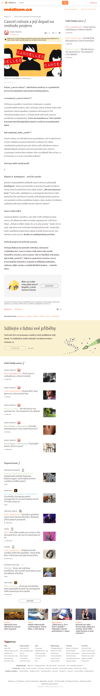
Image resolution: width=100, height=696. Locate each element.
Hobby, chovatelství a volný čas (18, 473)
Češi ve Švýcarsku (71, 656)
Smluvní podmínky (31, 681)
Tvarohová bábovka (56, 656)
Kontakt (50, 681)
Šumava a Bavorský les (72, 653)
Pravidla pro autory (72, 681)
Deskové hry (62, 671)
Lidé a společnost (73, 38)
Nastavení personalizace (49, 684)
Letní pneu (55, 671)
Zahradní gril (78, 668)
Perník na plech (55, 661)
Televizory (70, 671)
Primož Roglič (24, 658)
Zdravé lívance (55, 653)
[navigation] (2, 2)
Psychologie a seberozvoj (15, 426)
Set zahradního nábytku (66, 668)
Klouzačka (55, 668)
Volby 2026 (7, 648)
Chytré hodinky (78, 671)
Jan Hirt (22, 653)
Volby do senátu (8, 658)
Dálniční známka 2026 (88, 651)
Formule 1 (38, 658)
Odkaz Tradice (16, 32)
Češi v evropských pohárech (75, 665)
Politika (42, 316)
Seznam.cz (93, 3)
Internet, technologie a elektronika (20, 494)
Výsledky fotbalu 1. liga (41, 651)
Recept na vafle (55, 658)
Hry (6, 532)
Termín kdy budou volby (11, 656)
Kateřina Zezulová (11, 565)
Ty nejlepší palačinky (56, 648)
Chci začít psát (90, 9)
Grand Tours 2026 (25, 661)
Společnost (21, 316)
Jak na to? (30, 348)
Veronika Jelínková (12, 470)
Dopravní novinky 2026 (88, 653)
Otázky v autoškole (87, 658)
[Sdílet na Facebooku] (58, 309)
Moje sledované (70, 9)
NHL (36, 661)
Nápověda (43, 681)
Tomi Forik (8, 582)
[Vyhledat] (65, 3)
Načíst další (30, 601)
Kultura (35, 316)
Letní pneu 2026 (86, 648)
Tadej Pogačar (24, 656)
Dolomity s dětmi (71, 661)
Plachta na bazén (31, 668)
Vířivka (85, 668)
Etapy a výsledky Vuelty (26, 651)
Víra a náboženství (73, 27)
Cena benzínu (62, 665)
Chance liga (38, 648)
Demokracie (55, 316)
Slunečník (48, 668)
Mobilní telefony (23, 671)
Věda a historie (11, 586)
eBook (48, 33)
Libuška (7, 547)
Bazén (23, 668)
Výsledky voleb (8, 653)
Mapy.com (30, 665)
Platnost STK (85, 661)
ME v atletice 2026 (40, 656)
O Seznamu (20, 681)
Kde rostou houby (51, 665)
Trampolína (41, 668)
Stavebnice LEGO (35, 671)
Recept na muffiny (56, 651)
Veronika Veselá (10, 511)
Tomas (6, 529)
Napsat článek (49, 286)
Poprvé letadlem (71, 651)
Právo (48, 316)
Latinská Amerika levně (73, 658)
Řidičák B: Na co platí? (88, 656)
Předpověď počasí (40, 665)
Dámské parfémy (46, 671)
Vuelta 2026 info (24, 648)
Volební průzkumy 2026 (11, 651)
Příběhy (7, 568)
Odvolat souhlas (85, 681)
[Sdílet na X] (61, 309)
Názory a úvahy (72, 49)
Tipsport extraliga (40, 653)
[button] (33, 60)
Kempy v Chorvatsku (72, 648)
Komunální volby (9, 661)
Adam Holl (8, 490)
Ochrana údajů (59, 681)
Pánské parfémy (89, 671)
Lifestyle (28, 316)
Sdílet (55, 33)
